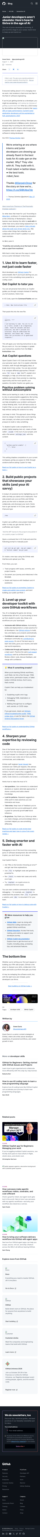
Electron (22, 1483)
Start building (10, 1321)
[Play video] (20, 1131)
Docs (4, 1500)
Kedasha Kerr (6, 1074)
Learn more (9, 1352)
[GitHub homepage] (3, 3)
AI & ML (11, 11)
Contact (4, 1513)
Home (4, 11)
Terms (16, 1528)
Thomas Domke (14, 138)
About (22, 1500)
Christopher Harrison (9, 1159)
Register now (10, 1390)
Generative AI (21, 11)
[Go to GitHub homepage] (6, 1464)
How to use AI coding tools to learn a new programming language (19, 1082)
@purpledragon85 (18, 59)
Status (4, 1510)
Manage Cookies (29, 1528)
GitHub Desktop (25, 1486)
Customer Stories (7, 1483)
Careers (22, 1506)
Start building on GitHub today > (20, 986)
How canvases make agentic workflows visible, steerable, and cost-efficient (17, 1191)
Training (4, 1506)
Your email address (11, 1427)
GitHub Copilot (23, 272)
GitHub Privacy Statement (18, 1441)
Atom (21, 1479)
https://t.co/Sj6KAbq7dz (19, 190)
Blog (10, 3)
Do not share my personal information (12, 1530)
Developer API (24, 1473)
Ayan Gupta (6, 1207)
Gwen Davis (6, 59)
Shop (21, 1513)
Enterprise (5, 1479)
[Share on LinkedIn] (18, 69)
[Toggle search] (32, 4)
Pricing (4, 1486)
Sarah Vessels (23, 764)
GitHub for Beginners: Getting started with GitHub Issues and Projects (19, 1063)
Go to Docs (9, 1288)
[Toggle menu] (36, 4)
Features (5, 1473)
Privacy (22, 1528)
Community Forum (8, 1503)
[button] (35, 305)
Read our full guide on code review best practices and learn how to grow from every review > (18, 831)
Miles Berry (6, 216)
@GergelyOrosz (23, 183)
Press (21, 1510)
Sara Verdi (5, 1095)
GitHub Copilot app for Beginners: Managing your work (18, 1147)
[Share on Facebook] (13, 69)
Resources (5, 1489)
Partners (22, 1476)
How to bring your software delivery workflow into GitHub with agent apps (19, 1238)
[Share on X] (9, 69)
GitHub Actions (24, 630)
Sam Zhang (6, 1250)
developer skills (15, 1009)
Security (5, 1476)
